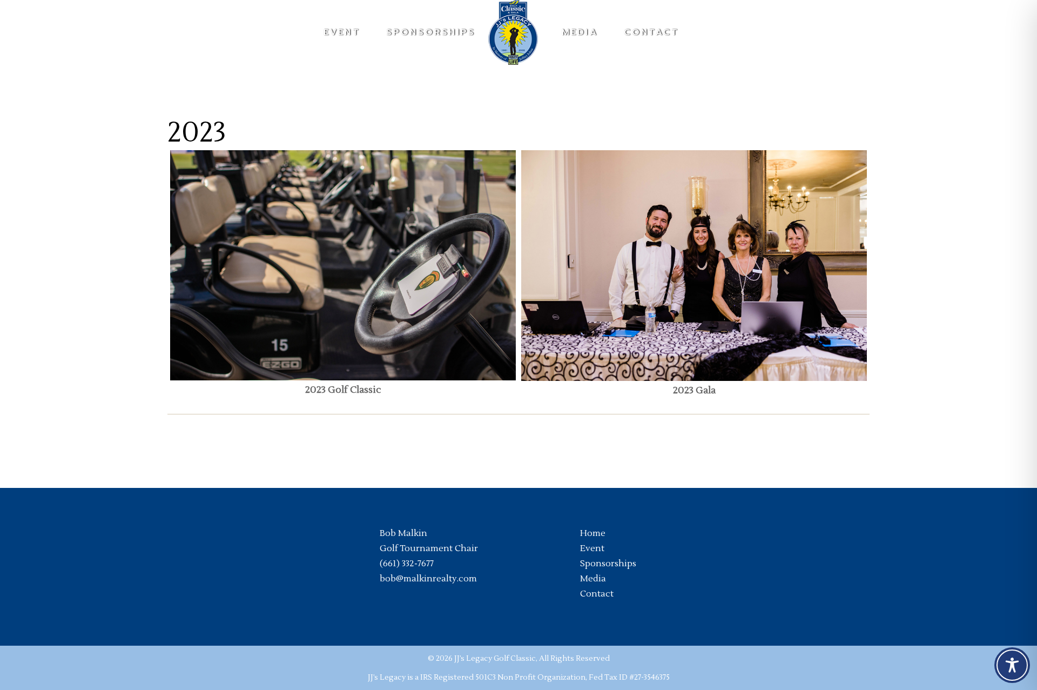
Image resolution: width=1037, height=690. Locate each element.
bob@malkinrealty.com (428, 578)
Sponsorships (608, 563)
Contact (597, 593)
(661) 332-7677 (407, 563)
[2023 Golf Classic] (343, 265)
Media (593, 578)
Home (592, 533)
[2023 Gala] (694, 265)
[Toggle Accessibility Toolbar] (1012, 665)
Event (592, 548)
